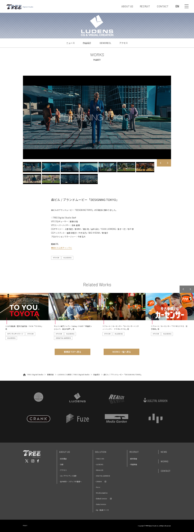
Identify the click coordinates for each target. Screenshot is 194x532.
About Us (64, 452)
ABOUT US (127, 6)
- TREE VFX (99, 459)
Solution (100, 452)
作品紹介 (87, 43)
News (164, 452)
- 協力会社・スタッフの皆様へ (70, 481)
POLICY (25, 525)
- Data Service (100, 504)
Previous (160, 163)
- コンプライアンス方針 (68, 476)
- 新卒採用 (133, 459)
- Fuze (97, 487)
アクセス (123, 43)
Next (167, 163)
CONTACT (162, 6)
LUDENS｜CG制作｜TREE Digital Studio (73, 374)
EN (177, 6)
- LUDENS (99, 464)
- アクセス (63, 470)
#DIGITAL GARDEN (63, 338)
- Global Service (101, 498)
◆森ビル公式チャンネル (61, 247)
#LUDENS (67, 257)
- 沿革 (61, 464)
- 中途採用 (133, 464)
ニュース (70, 43)
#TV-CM (56, 257)
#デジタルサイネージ (15, 334)
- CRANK (98, 481)
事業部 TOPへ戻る (72, 351)
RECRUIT (145, 6)
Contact (165, 471)
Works (164, 461)
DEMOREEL (105, 43)
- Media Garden (101, 493)
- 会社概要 (63, 459)
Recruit (134, 452)
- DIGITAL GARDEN (102, 476)
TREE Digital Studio (35, 374)
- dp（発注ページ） (102, 510)
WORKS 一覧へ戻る (121, 351)
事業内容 (50, 374)
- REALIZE (99, 470)
